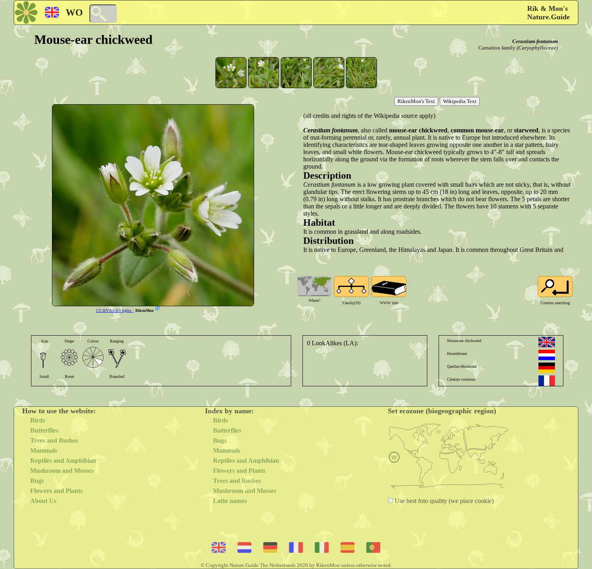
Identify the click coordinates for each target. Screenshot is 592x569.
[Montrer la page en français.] (546, 380)
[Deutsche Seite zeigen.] (546, 368)
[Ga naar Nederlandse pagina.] (546, 355)
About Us (43, 500)
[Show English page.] (546, 342)
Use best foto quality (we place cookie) (443, 500)
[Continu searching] (555, 286)
